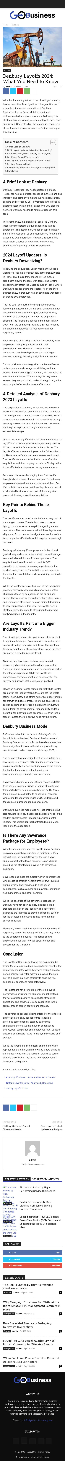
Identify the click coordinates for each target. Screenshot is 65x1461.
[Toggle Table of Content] (51, 142)
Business (15, 25)
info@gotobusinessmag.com (38, 1420)
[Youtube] (49, 1441)
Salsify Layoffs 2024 (17, 1088)
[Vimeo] (41, 1441)
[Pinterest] (20, 91)
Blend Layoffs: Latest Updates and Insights (51, 1128)
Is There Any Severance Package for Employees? (31, 167)
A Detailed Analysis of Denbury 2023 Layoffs (29, 153)
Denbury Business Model (19, 164)
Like (58, 1253)
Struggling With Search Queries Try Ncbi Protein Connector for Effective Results (29, 1342)
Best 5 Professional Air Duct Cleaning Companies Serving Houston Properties (36, 1206)
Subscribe (55, 1265)
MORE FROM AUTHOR (45, 1179)
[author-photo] (32, 1155)
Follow (56, 1259)
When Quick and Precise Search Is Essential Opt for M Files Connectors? (31, 1359)
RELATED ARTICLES (17, 1179)
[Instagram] (24, 1440)
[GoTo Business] (32, 15)
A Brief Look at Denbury (18, 146)
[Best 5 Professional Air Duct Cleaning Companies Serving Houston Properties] (10, 1211)
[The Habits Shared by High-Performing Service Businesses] (10, 1195)
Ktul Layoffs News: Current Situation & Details (30, 1077)
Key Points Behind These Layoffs (23, 157)
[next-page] (10, 1235)
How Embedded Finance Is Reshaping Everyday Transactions (27, 1325)
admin (9, 86)
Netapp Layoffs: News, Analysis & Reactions (29, 1082)
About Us (32, 1452)
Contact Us (20, 1452)
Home (5, 25)
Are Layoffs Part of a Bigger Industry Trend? (28, 160)
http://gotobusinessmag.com (32, 1164)
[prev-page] (5, 1235)
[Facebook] (6, 91)
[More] (34, 91)
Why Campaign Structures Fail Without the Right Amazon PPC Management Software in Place (32, 1305)
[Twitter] (13, 91)
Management (9, 1314)
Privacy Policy (44, 1452)
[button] (5, 4)
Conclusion (12, 171)
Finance (7, 1331)
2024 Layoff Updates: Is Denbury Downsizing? (29, 150)
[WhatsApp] (27, 91)
